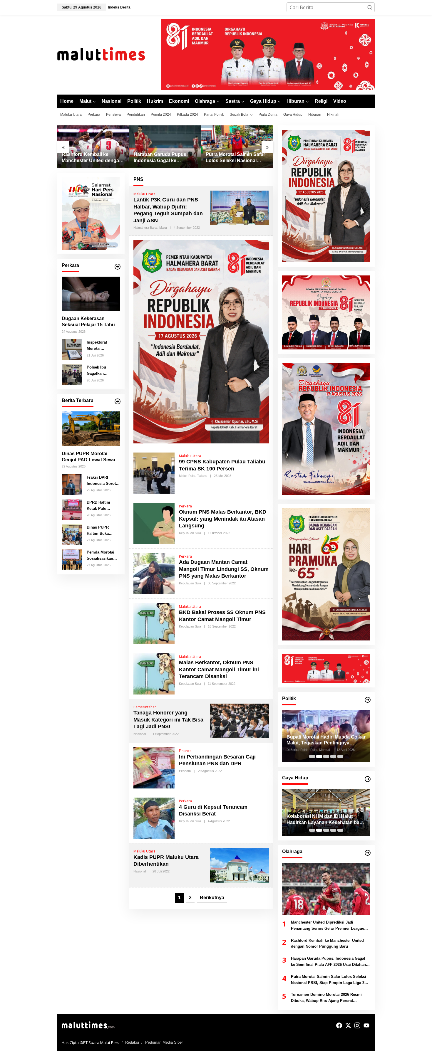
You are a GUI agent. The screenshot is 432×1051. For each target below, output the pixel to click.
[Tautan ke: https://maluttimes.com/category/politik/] (367, 699)
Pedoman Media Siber (164, 1042)
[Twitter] (348, 1025)
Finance (185, 750)
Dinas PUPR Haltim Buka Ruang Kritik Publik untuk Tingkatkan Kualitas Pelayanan (98, 531)
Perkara (185, 506)
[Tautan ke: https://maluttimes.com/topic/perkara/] (117, 266)
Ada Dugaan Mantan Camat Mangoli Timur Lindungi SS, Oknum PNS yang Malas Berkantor (224, 569)
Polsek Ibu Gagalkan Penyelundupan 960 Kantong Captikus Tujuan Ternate (101, 370)
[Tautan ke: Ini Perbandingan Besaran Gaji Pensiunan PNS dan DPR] (154, 767)
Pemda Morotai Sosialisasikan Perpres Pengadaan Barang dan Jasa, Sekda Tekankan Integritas (102, 555)
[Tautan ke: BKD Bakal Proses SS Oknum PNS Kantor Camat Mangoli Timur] (154, 623)
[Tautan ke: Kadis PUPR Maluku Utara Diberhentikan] (239, 865)
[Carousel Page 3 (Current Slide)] (326, 756)
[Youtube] (366, 1025)
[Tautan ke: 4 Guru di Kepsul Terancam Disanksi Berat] (154, 818)
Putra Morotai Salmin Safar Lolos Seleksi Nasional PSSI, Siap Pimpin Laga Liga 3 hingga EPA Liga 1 (163, 158)
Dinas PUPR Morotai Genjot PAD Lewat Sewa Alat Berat (88, 457)
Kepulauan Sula (190, 533)
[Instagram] (357, 1025)
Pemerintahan (145, 706)
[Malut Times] (108, 54)
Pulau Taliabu (197, 475)
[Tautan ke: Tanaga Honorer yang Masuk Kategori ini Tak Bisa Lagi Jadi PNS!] (239, 720)
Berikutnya (212, 897)
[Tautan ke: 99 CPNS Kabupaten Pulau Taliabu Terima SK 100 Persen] (154, 472)
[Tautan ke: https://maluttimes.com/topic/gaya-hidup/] (367, 779)
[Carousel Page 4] (333, 756)
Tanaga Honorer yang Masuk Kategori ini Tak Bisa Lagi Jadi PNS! (168, 719)
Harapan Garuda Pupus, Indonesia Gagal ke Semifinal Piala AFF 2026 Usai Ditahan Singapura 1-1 (92, 158)
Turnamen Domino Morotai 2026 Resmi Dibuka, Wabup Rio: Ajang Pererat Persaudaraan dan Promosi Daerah (236, 158)
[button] (370, 7)
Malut (163, 227)
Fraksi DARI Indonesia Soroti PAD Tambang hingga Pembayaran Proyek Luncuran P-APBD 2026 (102, 481)
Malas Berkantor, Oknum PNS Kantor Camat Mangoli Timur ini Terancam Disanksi (219, 669)
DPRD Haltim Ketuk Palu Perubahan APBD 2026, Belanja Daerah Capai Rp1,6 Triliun (102, 506)
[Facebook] (339, 1025)
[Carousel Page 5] (340, 756)
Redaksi (132, 1042)
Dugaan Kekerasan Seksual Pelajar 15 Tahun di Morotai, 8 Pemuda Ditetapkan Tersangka (90, 322)
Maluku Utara (144, 193)
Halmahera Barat (145, 227)
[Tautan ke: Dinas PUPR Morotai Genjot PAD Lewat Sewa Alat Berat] (91, 428)
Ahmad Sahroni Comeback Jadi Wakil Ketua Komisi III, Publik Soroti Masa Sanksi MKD (326, 740)
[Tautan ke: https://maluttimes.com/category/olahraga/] (367, 852)
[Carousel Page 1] (312, 756)
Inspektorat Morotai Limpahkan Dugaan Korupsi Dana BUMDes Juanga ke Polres (102, 346)
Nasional (139, 734)
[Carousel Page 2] (319, 756)
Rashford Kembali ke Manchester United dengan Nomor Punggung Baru (327, 943)
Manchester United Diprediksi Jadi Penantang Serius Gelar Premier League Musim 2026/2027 (327, 926)
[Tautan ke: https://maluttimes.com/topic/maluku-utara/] (117, 401)
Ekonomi (185, 771)
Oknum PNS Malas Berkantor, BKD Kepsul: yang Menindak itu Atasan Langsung (222, 519)
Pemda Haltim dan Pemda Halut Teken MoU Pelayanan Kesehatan (324, 819)
